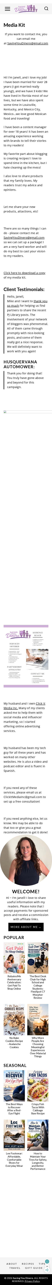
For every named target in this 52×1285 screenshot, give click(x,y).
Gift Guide (34, 1267)
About (11, 1263)
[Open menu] (7, 9)
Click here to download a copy (24, 273)
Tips (42, 1263)
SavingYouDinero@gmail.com (27, 43)
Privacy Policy (32, 1281)
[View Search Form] (46, 9)
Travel (15, 1267)
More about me (24, 926)
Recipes (28, 1263)
